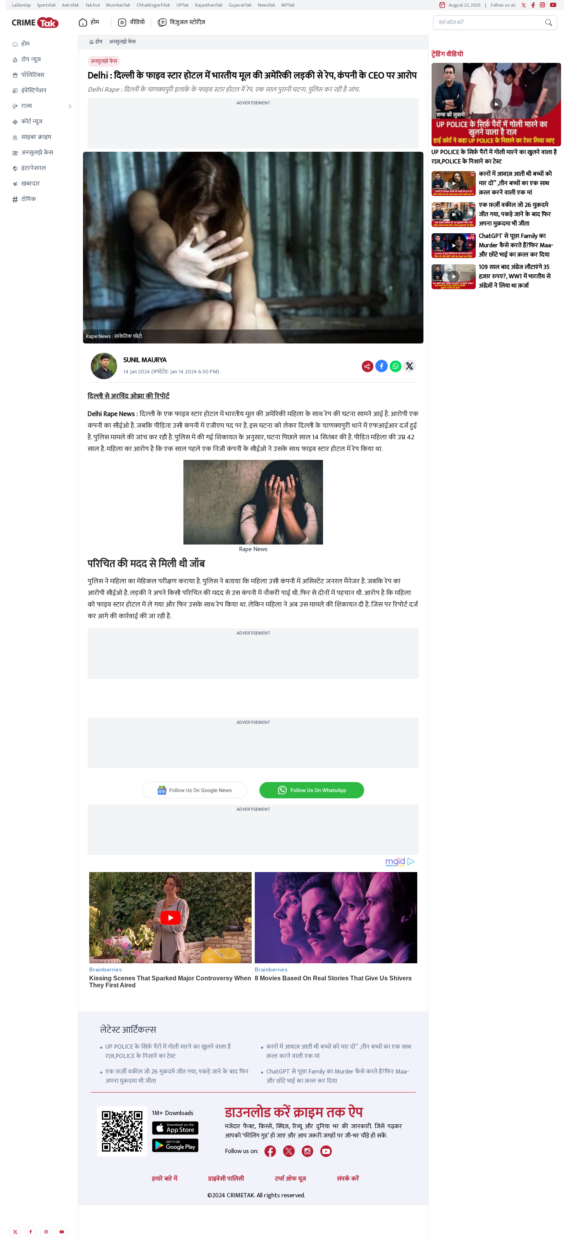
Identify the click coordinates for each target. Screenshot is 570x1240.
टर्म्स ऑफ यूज (290, 1179)
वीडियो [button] (137, 22)
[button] (42, 44)
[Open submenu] (70, 106)
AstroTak (70, 5)
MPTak (288, 5)
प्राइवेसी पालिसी (226, 1179)
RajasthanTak (209, 5)
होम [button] (95, 22)
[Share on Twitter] (409, 366)
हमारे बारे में (164, 1179)
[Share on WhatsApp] (395, 366)
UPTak (182, 5)
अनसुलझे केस (122, 42)
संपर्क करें (348, 1179)
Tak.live (92, 5)
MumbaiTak (118, 5)
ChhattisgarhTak (153, 5)
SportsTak (46, 5)
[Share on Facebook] (381, 366)
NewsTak (266, 5)
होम (98, 42)
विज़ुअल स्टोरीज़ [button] (187, 22)
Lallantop (21, 5)
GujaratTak (240, 5)
